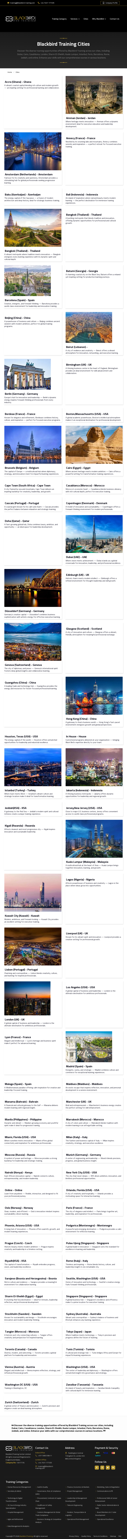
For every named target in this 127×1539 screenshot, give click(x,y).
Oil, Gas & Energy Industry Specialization (16, 1507)
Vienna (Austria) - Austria (20, 1366)
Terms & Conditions (100, 1536)
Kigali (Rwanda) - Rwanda (20, 825)
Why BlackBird (98, 19)
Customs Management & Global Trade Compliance (47, 1514)
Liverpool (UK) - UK (77, 933)
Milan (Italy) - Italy (76, 1137)
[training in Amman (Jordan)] (94, 94)
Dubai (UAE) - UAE (76, 557)
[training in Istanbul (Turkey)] (32, 767)
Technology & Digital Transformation (14, 1500)
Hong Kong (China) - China (81, 718)
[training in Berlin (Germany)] (27, 374)
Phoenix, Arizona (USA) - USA (22, 1225)
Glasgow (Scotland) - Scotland (84, 628)
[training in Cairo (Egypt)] (94, 444)
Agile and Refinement (15, 1519)
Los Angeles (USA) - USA (80, 987)
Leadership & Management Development (76, 1500)
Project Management (74, 1491)
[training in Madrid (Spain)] (89, 1046)
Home (10, 72)
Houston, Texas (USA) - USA (21, 736)
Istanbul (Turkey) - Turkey (20, 790)
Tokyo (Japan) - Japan (78, 1331)
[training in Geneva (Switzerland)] (32, 641)
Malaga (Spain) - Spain (18, 1084)
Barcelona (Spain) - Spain (20, 300)
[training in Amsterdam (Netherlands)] (32, 151)
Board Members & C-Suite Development (105, 1514)
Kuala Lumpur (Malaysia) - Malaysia (87, 861)
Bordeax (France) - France (20, 414)
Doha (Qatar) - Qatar (17, 521)
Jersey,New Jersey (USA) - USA (84, 808)
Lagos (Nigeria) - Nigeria (80, 879)
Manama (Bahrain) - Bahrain (21, 1101)
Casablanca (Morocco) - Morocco (85, 485)
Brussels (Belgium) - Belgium (22, 467)
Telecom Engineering (74, 1505)
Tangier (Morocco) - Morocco (22, 1331)
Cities (86, 19)
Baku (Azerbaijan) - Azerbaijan (23, 194)
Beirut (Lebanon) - (77, 347)
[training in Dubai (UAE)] (94, 534)
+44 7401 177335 (45, 1463)
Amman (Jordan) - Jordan (80, 118)
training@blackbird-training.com (44, 1467)
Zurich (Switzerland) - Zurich (22, 1402)
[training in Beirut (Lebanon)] (89, 327)
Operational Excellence (105, 1519)
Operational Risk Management (78, 1519)
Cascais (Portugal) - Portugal (22, 503)
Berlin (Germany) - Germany (21, 393)
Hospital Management (15, 1512)
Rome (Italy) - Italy (77, 1260)
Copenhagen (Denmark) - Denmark (86, 503)
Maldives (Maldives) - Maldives (84, 1084)
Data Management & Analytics (18, 1526)
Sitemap (113, 1536)
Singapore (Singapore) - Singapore (86, 1296)
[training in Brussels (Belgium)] (32, 444)
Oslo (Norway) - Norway (19, 1207)
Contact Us (114, 19)
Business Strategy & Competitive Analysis (48, 1521)
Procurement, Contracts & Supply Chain (48, 1500)
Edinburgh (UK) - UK (77, 574)
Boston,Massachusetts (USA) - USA (87, 414)
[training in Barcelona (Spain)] (27, 280)
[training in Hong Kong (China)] (94, 695)
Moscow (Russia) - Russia (20, 1154)
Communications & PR (105, 1491)
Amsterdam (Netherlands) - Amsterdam (29, 174)
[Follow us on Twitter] (108, 1468)
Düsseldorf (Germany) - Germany (24, 611)
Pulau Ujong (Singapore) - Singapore (87, 1243)
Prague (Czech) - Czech (18, 1243)
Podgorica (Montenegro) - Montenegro (89, 1225)
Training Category (59, 19)
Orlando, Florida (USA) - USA (82, 1190)
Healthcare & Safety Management (43, 1507)
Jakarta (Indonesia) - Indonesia (84, 790)
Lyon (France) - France (18, 1037)
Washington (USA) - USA (80, 1366)
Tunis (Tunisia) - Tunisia (80, 1349)
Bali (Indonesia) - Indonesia (82, 194)
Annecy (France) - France (80, 138)
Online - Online (13, 1190)
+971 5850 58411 (45, 1455)
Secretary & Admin (14, 1491)
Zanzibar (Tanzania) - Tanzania (84, 1384)
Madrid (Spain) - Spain (79, 1066)
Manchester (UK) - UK (78, 1101)
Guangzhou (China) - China (20, 682)
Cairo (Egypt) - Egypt (78, 467)
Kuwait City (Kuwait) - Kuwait (22, 915)
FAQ (119, 1536)
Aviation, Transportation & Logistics (75, 1514)
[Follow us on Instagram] (102, 1468)
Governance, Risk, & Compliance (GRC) (48, 1493)
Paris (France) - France (79, 1207)
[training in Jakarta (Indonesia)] (94, 767)
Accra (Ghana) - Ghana (18, 81)
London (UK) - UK (15, 1019)
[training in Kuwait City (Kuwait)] (32, 892)
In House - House (76, 736)
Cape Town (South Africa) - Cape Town (27, 485)
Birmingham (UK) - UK (79, 364)
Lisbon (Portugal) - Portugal (21, 969)
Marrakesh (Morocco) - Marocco (85, 1119)
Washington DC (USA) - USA (21, 1384)
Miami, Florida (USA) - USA (20, 1137)
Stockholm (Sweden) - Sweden (23, 1313)
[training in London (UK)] (27, 998)
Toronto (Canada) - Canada (21, 1349)
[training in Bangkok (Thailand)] (32, 227)
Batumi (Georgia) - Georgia (82, 271)
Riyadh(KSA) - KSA (15, 1260)
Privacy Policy (74, 1536)
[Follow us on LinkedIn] (113, 1468)
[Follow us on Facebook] (97, 1468)
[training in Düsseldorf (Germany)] (32, 587)
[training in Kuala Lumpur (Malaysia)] (94, 838)
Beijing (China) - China (17, 317)
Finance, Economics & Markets (78, 1487)
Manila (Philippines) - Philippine (23, 1119)
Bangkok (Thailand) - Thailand (22, 250)
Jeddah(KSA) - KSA (15, 808)
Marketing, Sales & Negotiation (108, 1487)
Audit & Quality (42, 1487)
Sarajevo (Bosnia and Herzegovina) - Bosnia (31, 1278)
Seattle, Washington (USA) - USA (85, 1278)
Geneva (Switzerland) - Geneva (23, 664)
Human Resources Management (19, 1487)
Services (74, 19)
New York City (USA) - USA (81, 1172)
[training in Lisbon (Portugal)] (32, 946)
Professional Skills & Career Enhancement (106, 1500)
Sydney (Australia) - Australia (83, 1313)
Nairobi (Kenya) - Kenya (18, 1172)
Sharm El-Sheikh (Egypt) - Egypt (24, 1296)
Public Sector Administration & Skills (107, 1507)
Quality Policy (86, 1536)
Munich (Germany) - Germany (83, 1154)
